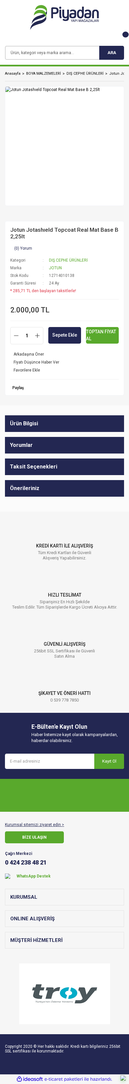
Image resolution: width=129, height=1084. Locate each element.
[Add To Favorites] (64, 370)
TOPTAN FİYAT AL (101, 335)
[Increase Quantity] (37, 335)
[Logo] (64, 17)
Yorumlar (21, 445)
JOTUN (55, 268)
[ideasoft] (30, 1079)
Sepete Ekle (64, 335)
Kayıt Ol (109, 761)
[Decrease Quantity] (16, 335)
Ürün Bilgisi (24, 423)
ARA (112, 52)
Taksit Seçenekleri (33, 466)
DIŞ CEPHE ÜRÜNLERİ (68, 260)
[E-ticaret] (63, 1079)
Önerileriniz (24, 488)
